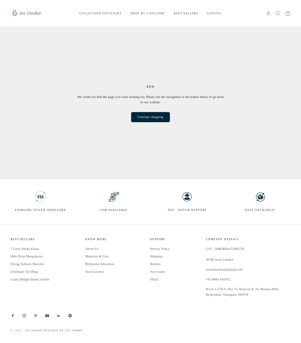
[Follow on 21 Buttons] (70, 315)
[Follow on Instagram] (24, 315)
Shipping (156, 256)
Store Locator (94, 271)
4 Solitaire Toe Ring (24, 271)
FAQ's (154, 279)
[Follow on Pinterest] (35, 315)
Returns (155, 264)
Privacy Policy (160, 249)
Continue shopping (150, 117)
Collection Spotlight (100, 13)
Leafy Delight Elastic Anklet (30, 279)
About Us (91, 249)
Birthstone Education (99, 264)
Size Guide (157, 271)
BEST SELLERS (186, 13)
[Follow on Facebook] (13, 315)
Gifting (214, 13)
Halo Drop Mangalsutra (27, 256)
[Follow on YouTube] (47, 315)
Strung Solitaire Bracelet (27, 264)
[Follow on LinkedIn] (58, 315)
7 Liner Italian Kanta (25, 249)
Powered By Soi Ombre (63, 330)
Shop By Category (147, 13)
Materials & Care (97, 256)
